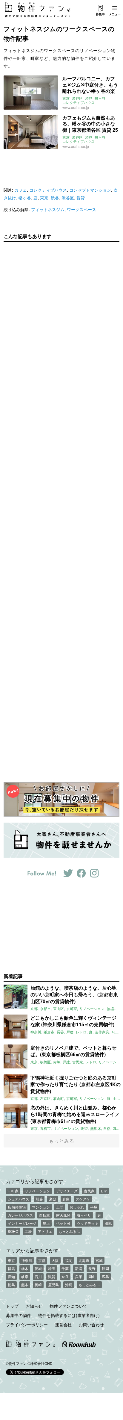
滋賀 (51, 1276)
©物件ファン (16, 1363)
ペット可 (63, 1223)
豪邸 (52, 1198)
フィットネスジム (47, 209)
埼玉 (51, 1268)
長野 (92, 1268)
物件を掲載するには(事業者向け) (69, 1315)
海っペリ (84, 1215)
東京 (66, 98)
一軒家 (13, 1190)
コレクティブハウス (78, 102)
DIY (104, 1190)
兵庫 (78, 1276)
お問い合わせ (91, 1324)
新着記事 (13, 976)
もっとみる (61, 1140)
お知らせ (34, 1306)
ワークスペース (81, 209)
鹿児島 (53, 1284)
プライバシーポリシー (27, 1324)
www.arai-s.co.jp (75, 107)
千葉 (65, 1268)
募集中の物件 (18, 1315)
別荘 (39, 1198)
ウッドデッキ (87, 1223)
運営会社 (63, 1324)
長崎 (38, 1284)
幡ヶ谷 (100, 98)
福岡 (68, 1260)
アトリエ (45, 1231)
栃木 (24, 1268)
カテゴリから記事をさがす (34, 1181)
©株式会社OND (40, 1363)
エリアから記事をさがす (32, 1250)
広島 (105, 1276)
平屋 (93, 1206)
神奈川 (26, 1260)
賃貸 (80, 198)
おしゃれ (77, 1206)
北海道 (84, 1260)
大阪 (55, 1260)
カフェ (20, 190)
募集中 (100, 14)
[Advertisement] (61, 507)
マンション (41, 1206)
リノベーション (37, 1190)
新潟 (78, 1268)
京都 (41, 1260)
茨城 (38, 1268)
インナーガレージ (22, 1223)
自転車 (44, 1215)
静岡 (105, 1268)
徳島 (11, 1284)
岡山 (92, 1276)
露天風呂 (63, 1215)
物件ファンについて (68, 1306)
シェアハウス (18, 1198)
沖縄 (68, 1284)
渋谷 (88, 98)
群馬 (11, 1268)
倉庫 (66, 1198)
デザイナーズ (67, 1190)
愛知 (11, 1276)
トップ (12, 1306)
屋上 (46, 1223)
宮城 (99, 1260)
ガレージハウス (20, 1215)
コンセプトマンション (90, 190)
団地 (108, 1223)
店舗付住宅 (17, 1206)
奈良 (65, 1276)
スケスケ (83, 1198)
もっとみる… (69, 1231)
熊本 (24, 1284)
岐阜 (24, 1276)
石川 (38, 1276)
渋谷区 (77, 98)
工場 (28, 1231)
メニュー (115, 14)
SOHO (13, 1231)
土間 (59, 1206)
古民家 (89, 1190)
